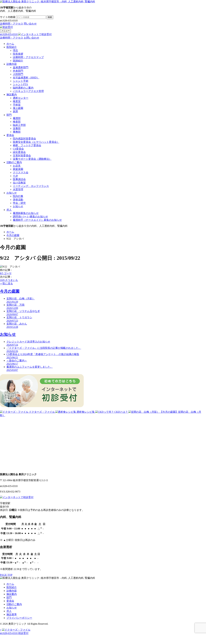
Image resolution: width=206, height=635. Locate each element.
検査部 (17, 121)
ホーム (10, 43)
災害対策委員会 (22, 155)
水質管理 (18, 189)
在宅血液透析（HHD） (26, 77)
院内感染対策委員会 (24, 138)
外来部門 (18, 70)
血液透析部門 (20, 67)
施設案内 (11, 94)
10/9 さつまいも (9, 280)
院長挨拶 (18, 53)
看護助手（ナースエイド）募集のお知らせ (37, 220)
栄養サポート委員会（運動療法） (32, 159)
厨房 (15, 111)
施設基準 (11, 614)
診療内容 (11, 64)
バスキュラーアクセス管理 (28, 91)
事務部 (17, 131)
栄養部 (17, 128)
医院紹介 (11, 47)
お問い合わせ (31, 37)
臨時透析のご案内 (23, 87)
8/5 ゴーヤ (6, 273)
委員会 (10, 135)
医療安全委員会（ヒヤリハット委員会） (36, 142)
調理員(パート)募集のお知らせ (30, 216)
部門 (9, 114)
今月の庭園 (12, 235)
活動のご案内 (14, 162)
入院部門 (18, 74)
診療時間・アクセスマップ (28, 57)
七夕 (15, 175)
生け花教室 (19, 182)
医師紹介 (18, 60)
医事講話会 (19, 179)
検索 (50, 17)
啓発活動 (18, 199)
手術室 (17, 104)
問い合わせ (30, 23)
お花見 (17, 165)
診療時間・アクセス (11, 23)
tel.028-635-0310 (9, 34)
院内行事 (18, 196)
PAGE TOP (6, 575)
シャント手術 (20, 81)
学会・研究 (19, 203)
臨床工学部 (19, 125)
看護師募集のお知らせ (26, 213)
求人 (9, 209)
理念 (15, 50)
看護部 (17, 118)
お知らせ (11, 192)
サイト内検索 (7, 17)
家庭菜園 (18, 169)
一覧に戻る (6, 283)
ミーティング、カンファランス (31, 186)
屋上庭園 (18, 108)
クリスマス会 (20, 172)
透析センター (20, 98)
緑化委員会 (19, 152)
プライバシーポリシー (19, 617)
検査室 (17, 101)
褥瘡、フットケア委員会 (27, 145)
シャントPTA (20, 84)
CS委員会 (18, 148)
